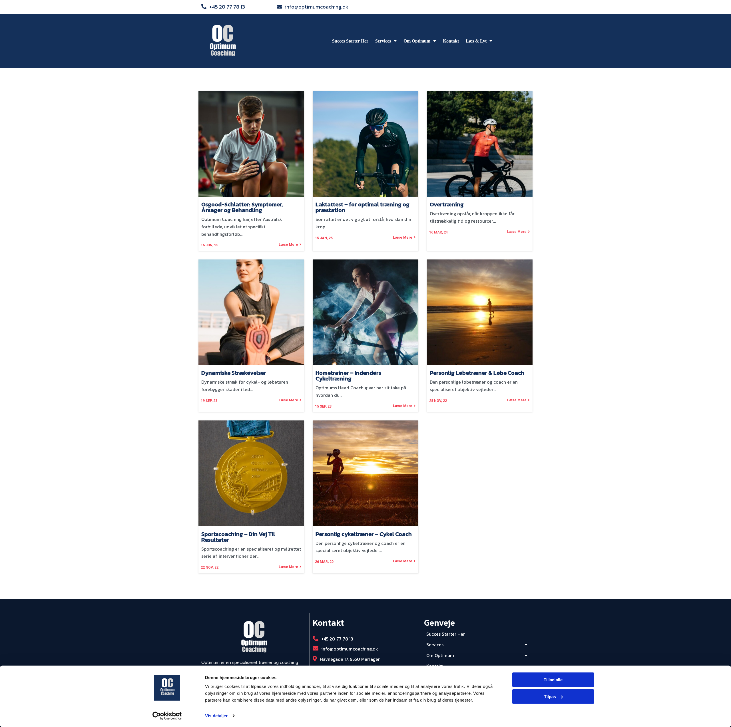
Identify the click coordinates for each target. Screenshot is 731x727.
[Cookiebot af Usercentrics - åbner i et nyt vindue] (167, 716)
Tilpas (550, 696)
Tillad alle (553, 679)
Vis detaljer (216, 715)
